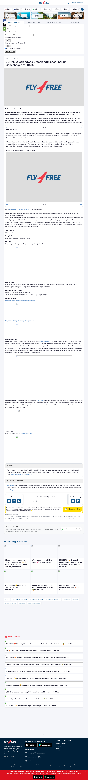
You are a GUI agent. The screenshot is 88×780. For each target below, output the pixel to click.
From (6, 26)
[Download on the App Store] (73, 501)
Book (13, 22)
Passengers (8, 35)
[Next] (82, 9)
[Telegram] (19, 501)
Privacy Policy (48, 765)
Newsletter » (59, 751)
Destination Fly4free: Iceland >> (20, 209)
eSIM (11, 465)
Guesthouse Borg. (45, 341)
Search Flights (10, 51)
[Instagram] (14, 501)
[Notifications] (68, 2)
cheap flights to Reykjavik (52, 599)
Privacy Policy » (60, 746)
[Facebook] (9, 501)
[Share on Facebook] (4, 20)
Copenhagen (66, 599)
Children (7, 43)
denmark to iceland (10, 603)
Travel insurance (16, 481)
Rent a (73, 22)
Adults (7, 38)
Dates (6, 32)
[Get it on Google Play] (78, 501)
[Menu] (5, 2)
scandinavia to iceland (34, 603)
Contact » (58, 748)
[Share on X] (4, 24)
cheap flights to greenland (19, 599)
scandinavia (22, 603)
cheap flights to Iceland (36, 599)
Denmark (75, 599)
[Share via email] (4, 29)
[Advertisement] (44, 619)
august (7, 599)
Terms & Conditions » (61, 743)
